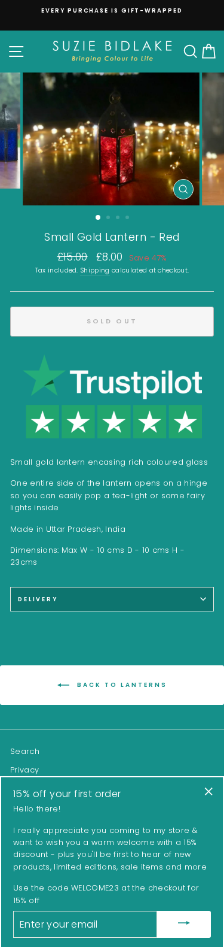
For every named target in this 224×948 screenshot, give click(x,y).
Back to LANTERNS (120, 684)
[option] (112, 10)
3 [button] (119, 219)
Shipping (95, 270)
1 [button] (99, 218)
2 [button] (109, 219)
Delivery (38, 599)
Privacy (24, 770)
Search (24, 751)
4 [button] (128, 219)
